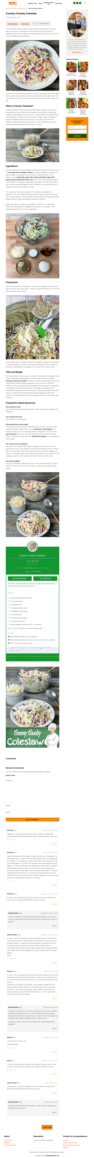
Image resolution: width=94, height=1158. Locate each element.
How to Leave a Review (70, 1142)
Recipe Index (32, 3)
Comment (9, 780)
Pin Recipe (46, 578)
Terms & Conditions (10, 1145)
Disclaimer (7, 1142)
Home (14, 8)
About (40, 3)
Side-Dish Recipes (22, 8)
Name (8, 805)
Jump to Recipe (12, 23)
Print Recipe (25, 23)
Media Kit (66, 1147)
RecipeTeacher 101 (49, 3)
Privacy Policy (8, 1140)
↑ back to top (47, 1127)
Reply (54, 844)
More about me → (77, 52)
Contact (65, 1140)
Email (8, 812)
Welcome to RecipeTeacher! (71, 1145)
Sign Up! (36, 1140)
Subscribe (58, 3)
